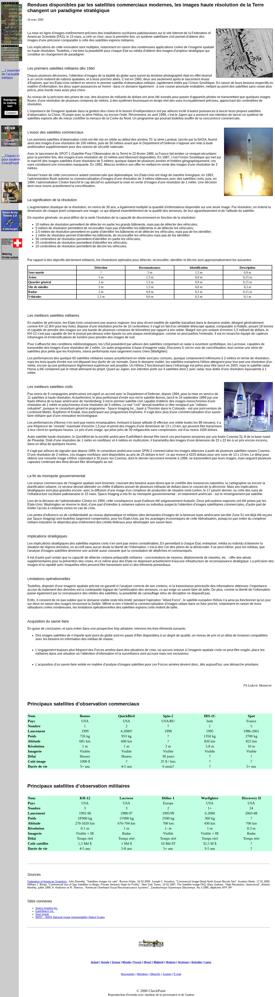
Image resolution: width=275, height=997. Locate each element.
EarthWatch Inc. (44, 911)
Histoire (171, 962)
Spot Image (42, 914)
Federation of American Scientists (47, 881)
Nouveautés (128, 974)
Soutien (167, 974)
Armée (105, 962)
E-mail (177, 974)
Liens (207, 962)
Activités (196, 962)
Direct (147, 962)
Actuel (95, 962)
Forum (137, 962)
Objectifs (155, 974)
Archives (183, 962)
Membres (142, 974)
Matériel (158, 962)
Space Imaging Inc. (46, 908)
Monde (126, 962)
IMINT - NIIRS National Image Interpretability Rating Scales (70, 917)
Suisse (116, 962)
